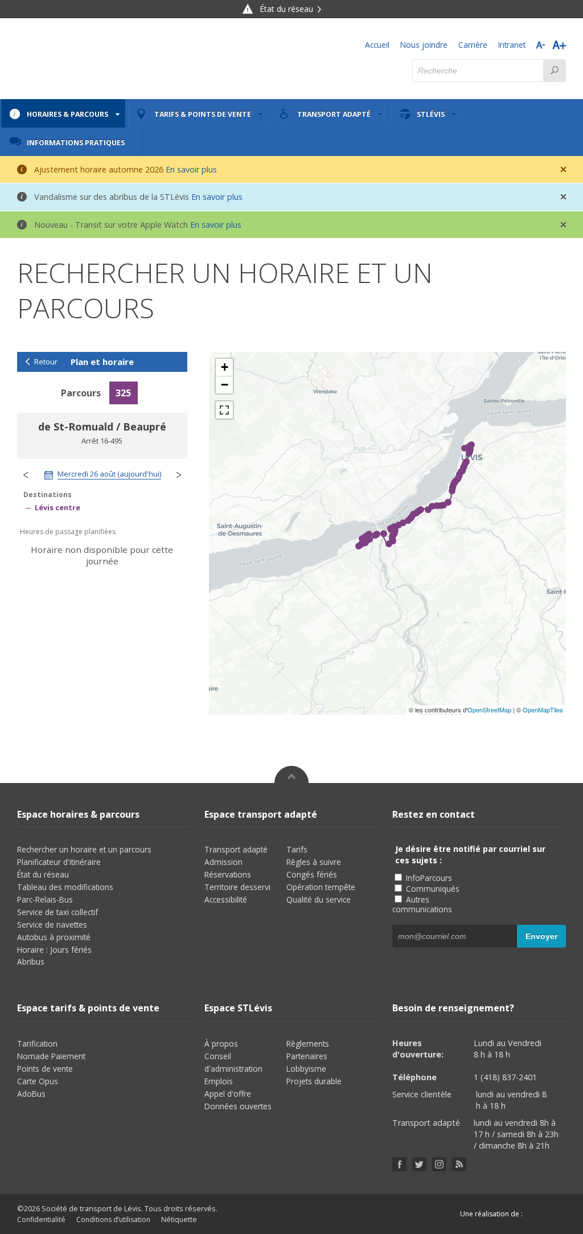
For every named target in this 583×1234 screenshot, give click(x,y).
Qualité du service (318, 899)
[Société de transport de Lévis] (77, 58)
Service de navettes (52, 924)
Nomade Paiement (51, 1056)
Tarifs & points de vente (202, 114)
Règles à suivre (313, 861)
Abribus (30, 961)
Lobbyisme (306, 1068)
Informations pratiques (76, 142)
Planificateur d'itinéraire (59, 861)
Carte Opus (37, 1081)
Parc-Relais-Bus (45, 899)
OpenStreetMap (489, 709)
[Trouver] (554, 70)
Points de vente (45, 1068)
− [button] (224, 385)
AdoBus (31, 1093)
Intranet (511, 44)
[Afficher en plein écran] (224, 410)
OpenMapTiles (543, 709)
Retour (46, 362)
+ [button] (224, 367)
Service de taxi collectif (57, 912)
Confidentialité (41, 1219)
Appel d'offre (227, 1093)
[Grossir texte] (559, 44)
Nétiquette (179, 1219)
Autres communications (422, 904)
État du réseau (43, 874)
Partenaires (306, 1056)
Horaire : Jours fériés (54, 949)
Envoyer (541, 936)
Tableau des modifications (65, 887)
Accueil (377, 44)
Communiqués (431, 888)
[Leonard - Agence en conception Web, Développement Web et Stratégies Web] (547, 1213)
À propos (221, 1043)
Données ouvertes (238, 1106)
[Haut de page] (291, 774)
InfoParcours (428, 877)
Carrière (472, 44)
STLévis (431, 114)
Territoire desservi (237, 887)
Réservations (227, 874)
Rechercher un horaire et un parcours (84, 849)
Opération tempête (320, 887)
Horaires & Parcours (67, 114)
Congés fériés (311, 874)
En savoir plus (191, 169)
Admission (223, 861)
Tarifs (296, 849)
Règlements (307, 1043)
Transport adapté (334, 114)
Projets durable (314, 1081)
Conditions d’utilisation (113, 1219)
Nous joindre (423, 44)
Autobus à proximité (54, 937)
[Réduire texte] (540, 44)
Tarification (37, 1043)
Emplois (218, 1081)
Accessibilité (225, 899)
